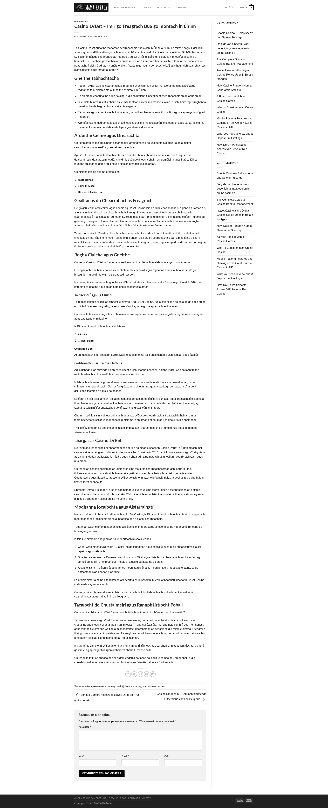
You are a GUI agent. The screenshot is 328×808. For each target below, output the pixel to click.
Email (125, 756)
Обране (113, 798)
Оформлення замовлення (90, 798)
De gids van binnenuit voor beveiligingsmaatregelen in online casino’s (233, 48)
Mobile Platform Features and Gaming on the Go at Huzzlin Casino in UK (234, 123)
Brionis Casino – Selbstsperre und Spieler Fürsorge (235, 35)
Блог (123, 798)
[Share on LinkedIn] (153, 674)
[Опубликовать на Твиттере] (134, 674)
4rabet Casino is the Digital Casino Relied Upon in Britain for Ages (235, 74)
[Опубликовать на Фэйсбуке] (128, 674)
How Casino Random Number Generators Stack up (235, 87)
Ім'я (81, 756)
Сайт (167, 756)
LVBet (91, 48)
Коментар (85, 727)
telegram (180, 8)
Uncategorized (82, 21)
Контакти (163, 8)
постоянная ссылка (155, 686)
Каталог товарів (124, 8)
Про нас (147, 8)
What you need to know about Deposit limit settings (235, 136)
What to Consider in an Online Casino (235, 109)
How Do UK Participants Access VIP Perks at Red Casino (232, 149)
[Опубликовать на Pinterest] (146, 674)
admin (104, 36)
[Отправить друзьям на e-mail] (140, 674)
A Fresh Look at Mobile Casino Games (231, 98)
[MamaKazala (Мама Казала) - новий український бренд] (91, 7)
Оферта (146, 798)
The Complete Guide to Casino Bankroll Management (235, 61)
